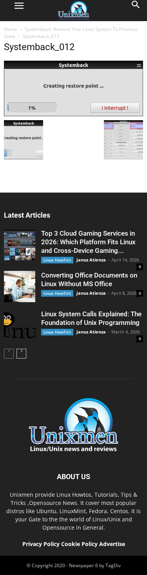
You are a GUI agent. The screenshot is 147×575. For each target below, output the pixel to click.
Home (10, 29)
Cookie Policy (80, 544)
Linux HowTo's (57, 260)
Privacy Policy (41, 544)
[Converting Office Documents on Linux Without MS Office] (19, 286)
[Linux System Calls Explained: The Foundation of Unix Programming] (19, 325)
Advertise (112, 544)
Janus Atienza (91, 260)
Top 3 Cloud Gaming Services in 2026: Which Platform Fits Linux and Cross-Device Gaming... (88, 241)
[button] (136, 10)
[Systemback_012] (73, 114)
